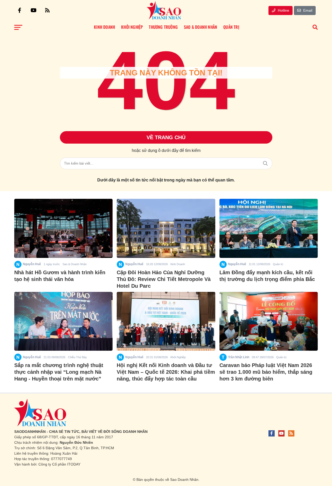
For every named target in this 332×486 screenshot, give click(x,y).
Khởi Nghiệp (178, 357)
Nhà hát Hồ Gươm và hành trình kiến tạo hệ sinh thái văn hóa (59, 276)
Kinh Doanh (177, 264)
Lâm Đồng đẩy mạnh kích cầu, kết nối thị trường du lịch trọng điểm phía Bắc (267, 276)
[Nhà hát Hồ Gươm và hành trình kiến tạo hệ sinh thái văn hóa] (63, 228)
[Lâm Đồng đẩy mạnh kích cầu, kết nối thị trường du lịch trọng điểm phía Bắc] (268, 228)
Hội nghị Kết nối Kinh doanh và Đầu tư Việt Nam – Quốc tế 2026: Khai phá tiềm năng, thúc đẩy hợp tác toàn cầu (166, 372)
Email (307, 10)
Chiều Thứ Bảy (77, 357)
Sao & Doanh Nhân (75, 264)
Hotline (283, 10)
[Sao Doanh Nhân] (164, 10)
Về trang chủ (166, 137)
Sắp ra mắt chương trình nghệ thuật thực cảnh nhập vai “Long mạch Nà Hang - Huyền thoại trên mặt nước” (58, 372)
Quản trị (278, 264)
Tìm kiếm (265, 163)
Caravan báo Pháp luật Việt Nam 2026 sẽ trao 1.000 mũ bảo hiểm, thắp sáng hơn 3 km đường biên (265, 372)
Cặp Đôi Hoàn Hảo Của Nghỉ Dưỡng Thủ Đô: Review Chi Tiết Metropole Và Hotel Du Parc (164, 279)
